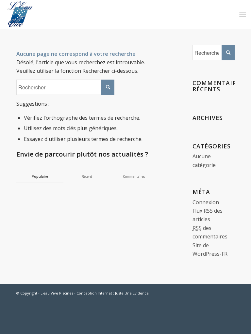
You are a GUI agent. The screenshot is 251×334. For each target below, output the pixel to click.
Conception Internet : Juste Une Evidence (112, 293)
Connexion (205, 202)
